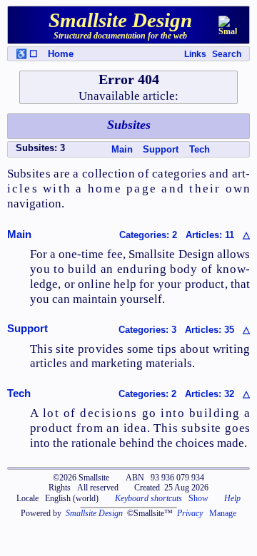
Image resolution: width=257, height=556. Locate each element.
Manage (222, 513)
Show (198, 498)
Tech (199, 149)
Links (195, 54)
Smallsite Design (94, 513)
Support (160, 149)
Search (226, 54)
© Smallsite (81, 478)
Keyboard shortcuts (148, 498)
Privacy (190, 513)
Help (232, 498)
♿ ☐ (27, 53)
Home (61, 53)
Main (122, 149)
